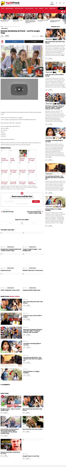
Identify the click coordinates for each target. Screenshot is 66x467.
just (21, 187)
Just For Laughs (29, 8)
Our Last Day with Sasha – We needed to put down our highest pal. (55, 21)
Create (61, 8)
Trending (2, 396)
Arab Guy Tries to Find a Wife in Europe (18, 21)
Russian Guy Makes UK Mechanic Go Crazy (10, 452)
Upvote (10, 223)
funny (25, 186)
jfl (14, 187)
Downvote (33, 223)
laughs (36, 187)
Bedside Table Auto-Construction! (33, 270)
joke (18, 187)
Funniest (41, 8)
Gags (46, 8)
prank (18, 189)
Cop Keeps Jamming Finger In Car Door (43, 21)
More (63, 55)
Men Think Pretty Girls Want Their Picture (5, 21)
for (22, 186)
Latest (52, 4)
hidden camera (5, 187)
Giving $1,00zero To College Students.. (31, 372)
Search (64, 11)
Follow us (62, 11)
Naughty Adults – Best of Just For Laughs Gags (10, 409)
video (23, 189)
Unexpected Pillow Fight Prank (31, 290)
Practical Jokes (19, 8)
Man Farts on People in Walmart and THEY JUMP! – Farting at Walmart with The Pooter (30, 21)
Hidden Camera (9, 8)
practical (4, 189)
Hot (2, 328)
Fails (36, 8)
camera (3, 186)
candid (8, 186)
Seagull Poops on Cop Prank (31, 456)
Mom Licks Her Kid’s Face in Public (33, 429)
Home (2, 8)
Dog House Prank (6, 270)
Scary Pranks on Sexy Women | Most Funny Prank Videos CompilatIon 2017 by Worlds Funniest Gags (10, 431)
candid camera (16, 186)
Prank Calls (52, 8)
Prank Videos (10, 247)
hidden (34, 186)
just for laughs (28, 187)
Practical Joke (12, 189)
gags (30, 186)
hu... (11, 187)
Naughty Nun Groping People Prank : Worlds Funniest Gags (11, 249)
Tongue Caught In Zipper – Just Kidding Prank (32, 249)
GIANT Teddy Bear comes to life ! (10, 290)
